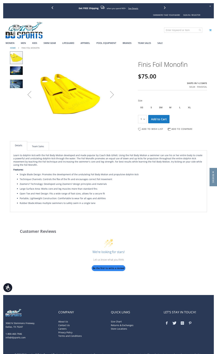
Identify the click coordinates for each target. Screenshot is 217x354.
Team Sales (38, 146)
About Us (63, 321)
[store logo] (24, 30)
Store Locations (119, 328)
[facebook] (167, 323)
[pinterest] (190, 323)
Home (13, 48)
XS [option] (141, 107)
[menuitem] (12, 43)
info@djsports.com (16, 337)
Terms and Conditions (70, 335)
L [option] (179, 107)
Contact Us (64, 325)
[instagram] (182, 323)
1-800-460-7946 (14, 333)
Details (18, 145)
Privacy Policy (65, 332)
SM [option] (161, 107)
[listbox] (172, 108)
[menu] (108, 43)
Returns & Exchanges (122, 325)
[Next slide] (166, 7)
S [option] (151, 107)
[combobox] (183, 30)
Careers (62, 328)
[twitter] (174, 323)
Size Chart (116, 321)
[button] (29, 94)
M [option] (170, 107)
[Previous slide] (53, 7)
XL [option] (189, 107)
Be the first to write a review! (108, 268)
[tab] (18, 146)
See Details (133, 8)
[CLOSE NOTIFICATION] (210, 6)
